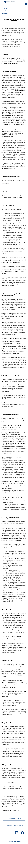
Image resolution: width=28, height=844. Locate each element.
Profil (6, 10)
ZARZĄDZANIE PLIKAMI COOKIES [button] (14, 825)
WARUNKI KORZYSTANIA (14, 819)
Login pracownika (5, 12)
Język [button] (5, 8)
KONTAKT (14, 822)
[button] (23, 3)
